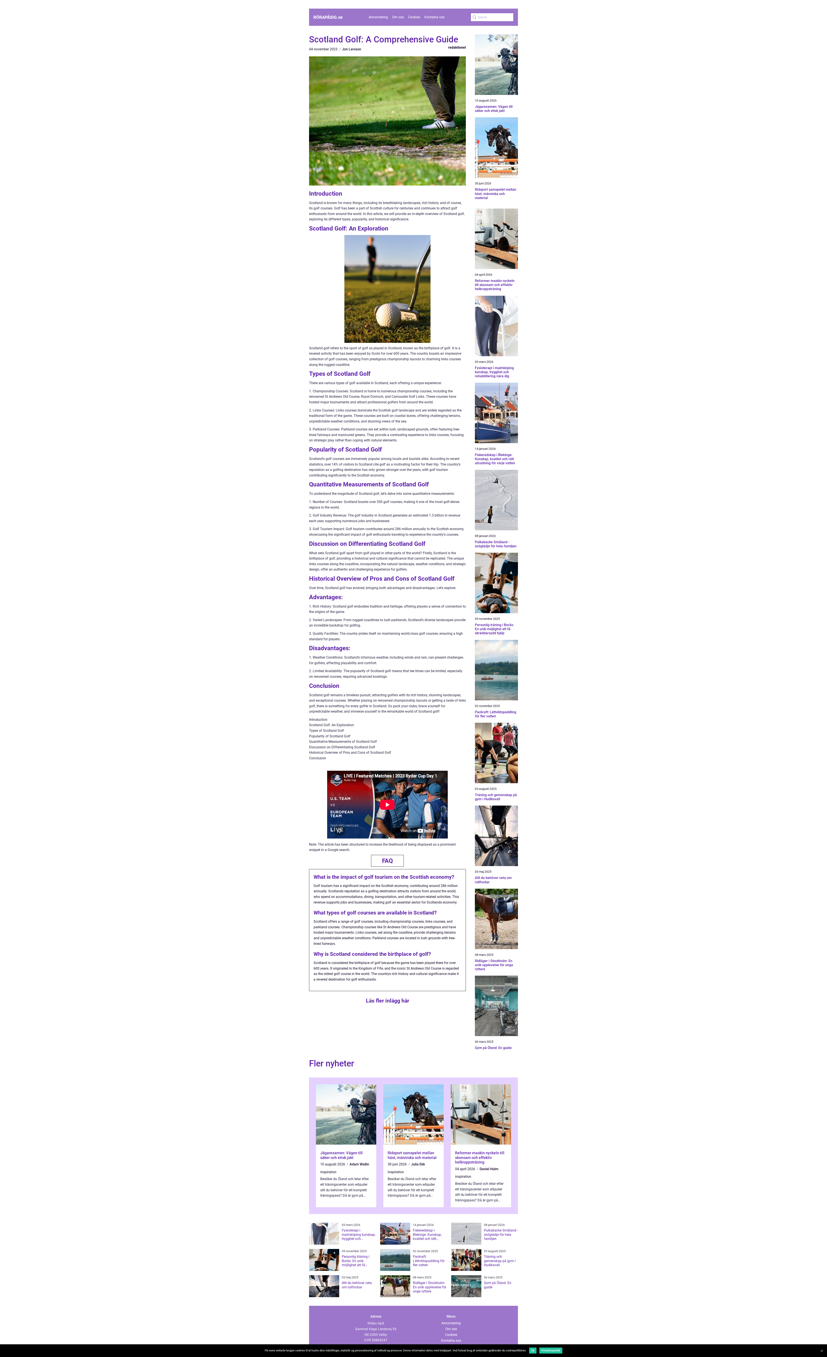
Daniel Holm (489, 1169)
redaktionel (457, 47)
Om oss (398, 17)
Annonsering (378, 17)
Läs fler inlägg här (387, 1001)
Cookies (414, 17)
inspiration (328, 1172)
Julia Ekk (418, 1164)
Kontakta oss (434, 17)
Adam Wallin (359, 1164)
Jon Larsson (351, 49)
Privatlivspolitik (550, 1350)
